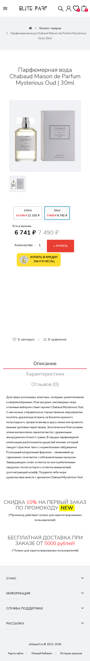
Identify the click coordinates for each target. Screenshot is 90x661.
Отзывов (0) (45, 384)
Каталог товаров (50, 28)
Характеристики (45, 374)
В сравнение (57, 339)
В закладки (26, 339)
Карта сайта (15, 653)
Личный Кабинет (41, 653)
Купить (62, 246)
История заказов (71, 653)
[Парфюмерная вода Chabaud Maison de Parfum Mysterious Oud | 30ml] (45, 136)
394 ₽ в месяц (44, 259)
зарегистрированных (68, 515)
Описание (45, 363)
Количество (24, 245)
